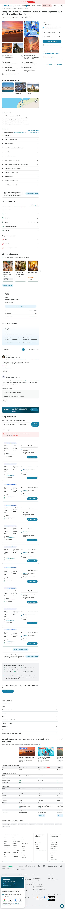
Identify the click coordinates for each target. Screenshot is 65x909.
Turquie (23, 852)
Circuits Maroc (32, 824)
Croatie (14, 848)
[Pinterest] (28, 897)
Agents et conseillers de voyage (38, 884)
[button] (29, 449)
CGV (13, 903)
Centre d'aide (50, 878)
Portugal (23, 846)
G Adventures (38, 842)
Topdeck (36, 846)
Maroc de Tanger (6, 824)
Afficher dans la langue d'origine (20, 132)
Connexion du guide (36, 879)
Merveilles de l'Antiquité (49, 824)
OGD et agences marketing (37, 887)
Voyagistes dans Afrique (23, 824)
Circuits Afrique (40, 824)
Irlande (23, 839)
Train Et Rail (53, 853)
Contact (54, 5)
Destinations (27, 5)
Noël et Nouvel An (6, 826)
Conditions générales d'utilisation (48, 905)
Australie (5, 841)
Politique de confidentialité (30, 905)
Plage (52, 855)
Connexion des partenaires (37, 890)
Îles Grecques (15, 856)
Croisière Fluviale (54, 846)
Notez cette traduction (34, 132)
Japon (14, 839)
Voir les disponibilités (35, 424)
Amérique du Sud (7, 847)
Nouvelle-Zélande (16, 841)
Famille (56, 824)
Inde (13, 837)
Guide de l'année (35, 876)
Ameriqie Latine (7, 845)
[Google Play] (51, 900)
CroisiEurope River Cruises (40, 850)
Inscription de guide (36, 878)
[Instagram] (25, 897)
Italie (22, 841)
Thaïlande (15, 845)
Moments (39, 5)
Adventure (53, 839)
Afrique (5, 837)
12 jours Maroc (14, 824)
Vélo (51, 840)
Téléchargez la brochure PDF (52, 53)
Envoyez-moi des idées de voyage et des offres (13, 895)
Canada (23, 853)
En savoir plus (33, 316)
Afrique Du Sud (7, 852)
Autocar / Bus (53, 851)
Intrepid (36, 844)
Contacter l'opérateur (50, 57)
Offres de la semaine (47, 5)
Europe (5, 843)
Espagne (23, 850)
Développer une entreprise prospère (24, 884)
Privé (61, 824)
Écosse (23, 848)
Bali (4, 854)
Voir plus (21, 807)
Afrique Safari (53, 848)
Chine (5, 856)
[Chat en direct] (62, 906)
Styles (33, 5)
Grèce (14, 854)
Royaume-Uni (15, 852)
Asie (4, 839)
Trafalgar (37, 848)
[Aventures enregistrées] (58, 5)
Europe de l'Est (16, 850)
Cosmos (36, 840)
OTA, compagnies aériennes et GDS (39, 889)
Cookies (38, 905)
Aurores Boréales (54, 844)
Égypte (5, 848)
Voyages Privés (54, 859)
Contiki (36, 839)
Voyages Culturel (54, 850)
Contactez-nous (51, 876)
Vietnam (14, 847)
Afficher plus (4, 365)
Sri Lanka (14, 843)
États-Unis (24, 857)
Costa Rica (24, 855)
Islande (23, 837)
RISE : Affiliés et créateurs (37, 886)
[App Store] (51, 897)
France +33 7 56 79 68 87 (53, 879)
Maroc (5, 850)
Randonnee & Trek (54, 842)
